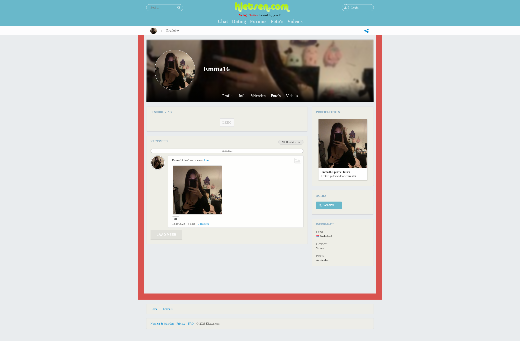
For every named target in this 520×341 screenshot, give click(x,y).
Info (242, 96)
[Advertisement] (260, 279)
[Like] (175, 218)
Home (154, 309)
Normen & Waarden (162, 323)
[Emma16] (153, 31)
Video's (292, 96)
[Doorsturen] (366, 31)
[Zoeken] (179, 7)
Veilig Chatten (249, 15)
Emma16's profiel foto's (335, 172)
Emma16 (351, 176)
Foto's (276, 96)
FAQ (191, 323)
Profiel (171, 30)
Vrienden (258, 96)
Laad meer (166, 234)
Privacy (181, 323)
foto (206, 160)
